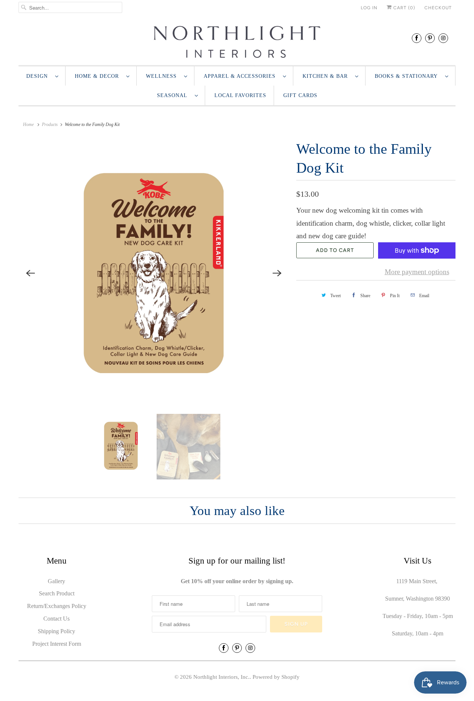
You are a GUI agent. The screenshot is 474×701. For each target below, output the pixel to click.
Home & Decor (99, 76)
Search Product (56, 593)
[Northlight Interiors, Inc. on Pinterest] (430, 38)
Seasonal (174, 95)
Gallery (56, 581)
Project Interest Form (56, 644)
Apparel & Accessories (241, 76)
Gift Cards (300, 95)
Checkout (438, 7)
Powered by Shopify (276, 677)
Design (38, 76)
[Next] (277, 273)
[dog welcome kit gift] (153, 273)
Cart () (403, 7)
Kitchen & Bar (327, 76)
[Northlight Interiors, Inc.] (237, 42)
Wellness (163, 76)
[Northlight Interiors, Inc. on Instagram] (443, 38)
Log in (369, 7)
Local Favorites (240, 95)
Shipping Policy (56, 631)
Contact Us (56, 618)
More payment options (417, 272)
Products (50, 124)
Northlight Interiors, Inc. (221, 677)
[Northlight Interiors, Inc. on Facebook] (416, 38)
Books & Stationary (408, 76)
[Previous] (30, 273)
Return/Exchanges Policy (56, 606)
